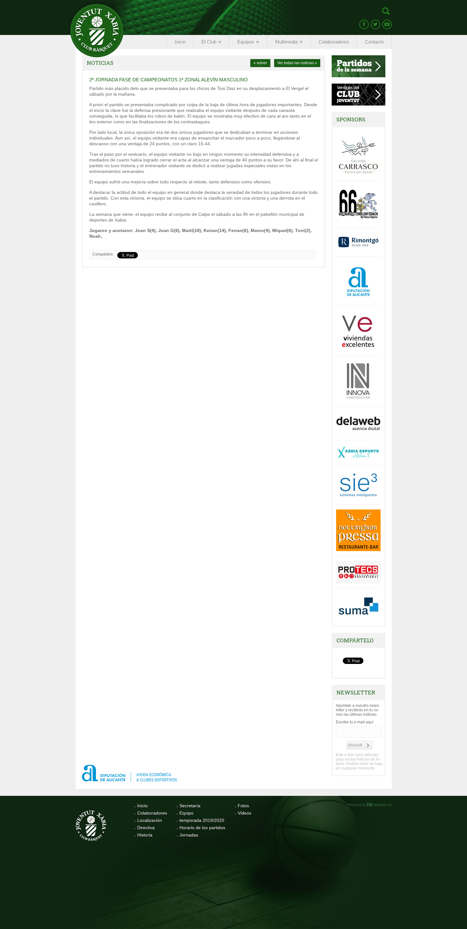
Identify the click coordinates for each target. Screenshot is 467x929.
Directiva (146, 827)
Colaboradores (152, 813)
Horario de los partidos (202, 827)
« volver (260, 63)
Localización (149, 820)
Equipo (186, 813)
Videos (244, 813)
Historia (144, 834)
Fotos (243, 805)
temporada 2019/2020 (201, 820)
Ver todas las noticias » (297, 63)
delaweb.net (382, 805)
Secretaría (189, 805)
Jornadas (188, 834)
